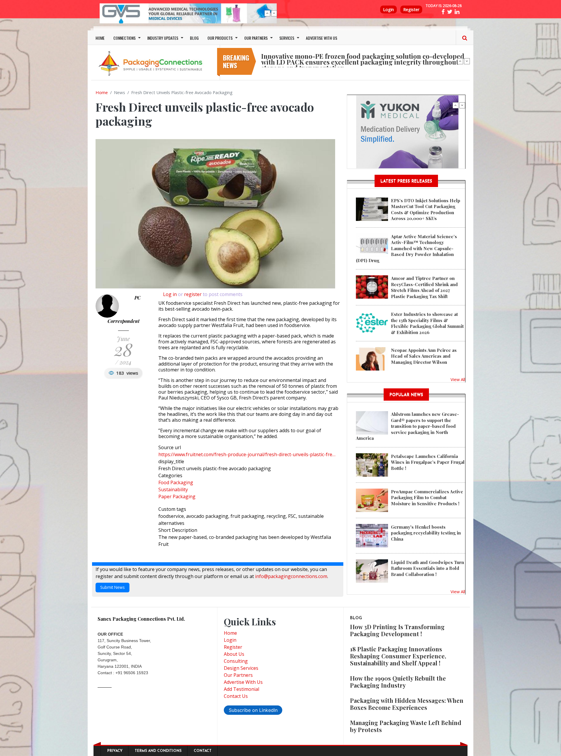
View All (458, 379)
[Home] (152, 63)
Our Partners (238, 675)
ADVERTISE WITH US (321, 38)
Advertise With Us (243, 682)
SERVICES (286, 38)
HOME (100, 38)
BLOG (194, 38)
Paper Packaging (176, 496)
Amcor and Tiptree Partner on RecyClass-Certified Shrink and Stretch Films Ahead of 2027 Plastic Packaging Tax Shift (424, 287)
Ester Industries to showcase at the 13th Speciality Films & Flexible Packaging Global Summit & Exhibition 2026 (427, 323)
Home (102, 92)
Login (388, 9)
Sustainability (173, 489)
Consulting (236, 661)
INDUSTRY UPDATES (162, 38)
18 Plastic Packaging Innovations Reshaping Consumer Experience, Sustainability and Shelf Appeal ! (398, 656)
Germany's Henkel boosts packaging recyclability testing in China (426, 533)
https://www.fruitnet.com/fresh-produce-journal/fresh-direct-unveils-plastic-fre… (246, 454)
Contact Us (236, 696)
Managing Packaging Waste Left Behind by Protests (405, 726)
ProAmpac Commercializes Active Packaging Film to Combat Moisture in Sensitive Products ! (427, 497)
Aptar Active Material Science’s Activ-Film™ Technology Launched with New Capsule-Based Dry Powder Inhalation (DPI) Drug (406, 248)
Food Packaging (175, 482)
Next (274, 13)
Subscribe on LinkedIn (253, 710)
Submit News (112, 587)
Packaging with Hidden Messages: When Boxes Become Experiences (406, 703)
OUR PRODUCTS (220, 38)
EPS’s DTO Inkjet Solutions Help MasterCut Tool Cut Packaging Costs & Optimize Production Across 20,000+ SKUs (425, 209)
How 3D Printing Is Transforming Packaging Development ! (397, 630)
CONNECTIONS (124, 38)
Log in (170, 294)
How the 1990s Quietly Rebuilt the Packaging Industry (398, 681)
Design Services (241, 668)
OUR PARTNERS (256, 38)
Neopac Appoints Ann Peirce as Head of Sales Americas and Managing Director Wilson (424, 356)
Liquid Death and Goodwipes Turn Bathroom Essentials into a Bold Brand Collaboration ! (427, 568)
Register (411, 9)
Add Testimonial (241, 689)
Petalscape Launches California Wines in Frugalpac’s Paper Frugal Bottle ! (428, 462)
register (193, 294)
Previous (267, 13)
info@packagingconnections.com (291, 576)
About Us (234, 654)
